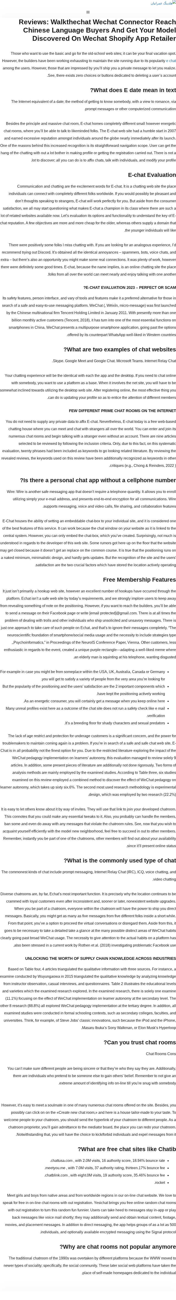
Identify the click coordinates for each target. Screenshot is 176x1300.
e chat (171, 61)
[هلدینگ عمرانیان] (163, 3)
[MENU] (88, 12)
